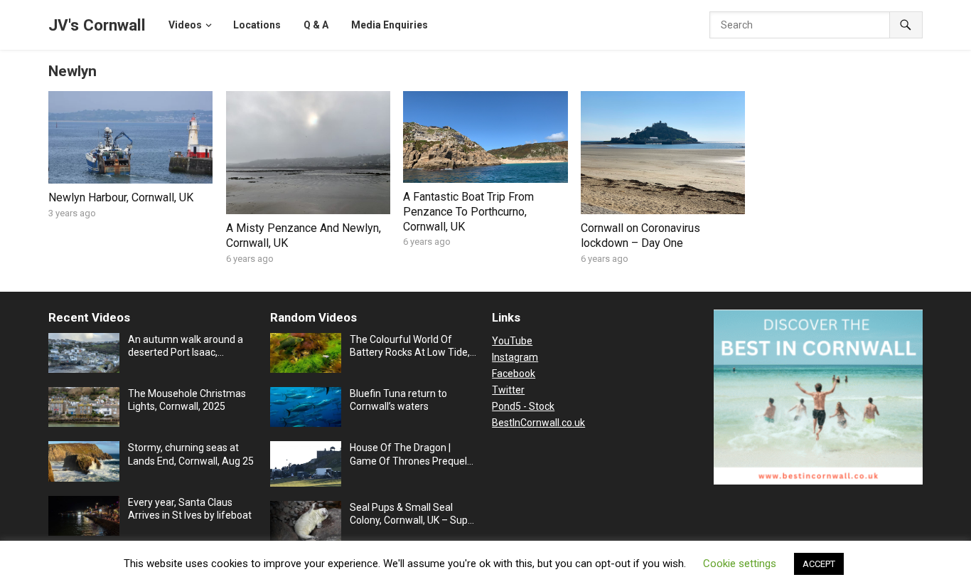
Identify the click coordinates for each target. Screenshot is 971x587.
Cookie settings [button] (739, 563)
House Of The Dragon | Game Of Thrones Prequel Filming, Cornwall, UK (408, 454)
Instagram (515, 357)
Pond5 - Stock (523, 406)
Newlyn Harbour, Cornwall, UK (120, 197)
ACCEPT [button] (819, 564)
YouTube (512, 341)
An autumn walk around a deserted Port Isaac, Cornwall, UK (185, 346)
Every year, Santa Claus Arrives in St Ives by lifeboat (190, 509)
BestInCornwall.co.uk (538, 422)
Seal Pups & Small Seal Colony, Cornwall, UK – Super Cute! (413, 514)
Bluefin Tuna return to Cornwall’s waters (398, 400)
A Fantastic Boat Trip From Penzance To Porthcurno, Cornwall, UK (468, 211)
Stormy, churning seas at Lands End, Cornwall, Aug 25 (191, 454)
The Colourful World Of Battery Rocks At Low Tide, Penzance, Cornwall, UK (410, 346)
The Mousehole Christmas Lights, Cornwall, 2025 (187, 400)
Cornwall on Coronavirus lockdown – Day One (640, 235)
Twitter (508, 390)
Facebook (513, 373)
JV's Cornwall (97, 25)
